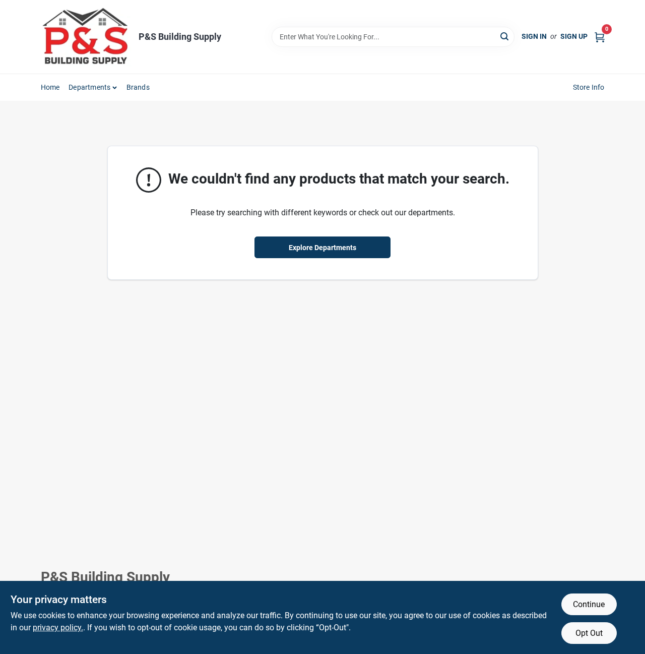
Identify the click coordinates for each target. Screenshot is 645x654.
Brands (138, 87)
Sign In (534, 36)
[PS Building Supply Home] (86, 37)
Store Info (589, 87)
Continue (589, 604)
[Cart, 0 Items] (600, 36)
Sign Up (574, 36)
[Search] (505, 36)
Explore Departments (322, 248)
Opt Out (589, 633)
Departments (89, 87)
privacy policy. (58, 627)
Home (50, 87)
